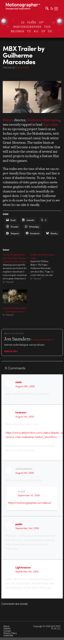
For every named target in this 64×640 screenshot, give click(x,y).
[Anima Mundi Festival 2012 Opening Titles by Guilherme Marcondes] (16, 268)
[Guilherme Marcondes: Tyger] (44, 266)
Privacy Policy (10, 633)
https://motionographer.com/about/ (29, 503)
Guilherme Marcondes (43, 119)
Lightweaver (23, 567)
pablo (18, 524)
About (6, 626)
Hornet (8, 119)
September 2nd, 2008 (27, 528)
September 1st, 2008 (29, 495)
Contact (7, 631)
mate (18, 382)
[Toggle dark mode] (52, 8)
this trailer (50, 124)
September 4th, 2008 (26, 571)
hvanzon (20, 412)
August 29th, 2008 (25, 386)
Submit (6, 628)
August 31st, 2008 (24, 416)
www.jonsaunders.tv (43, 339)
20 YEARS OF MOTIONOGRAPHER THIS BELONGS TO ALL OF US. (32, 26)
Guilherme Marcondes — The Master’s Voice (14, 309)
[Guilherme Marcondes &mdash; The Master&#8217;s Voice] (15, 296)
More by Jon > (11, 351)
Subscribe (8, 635)
